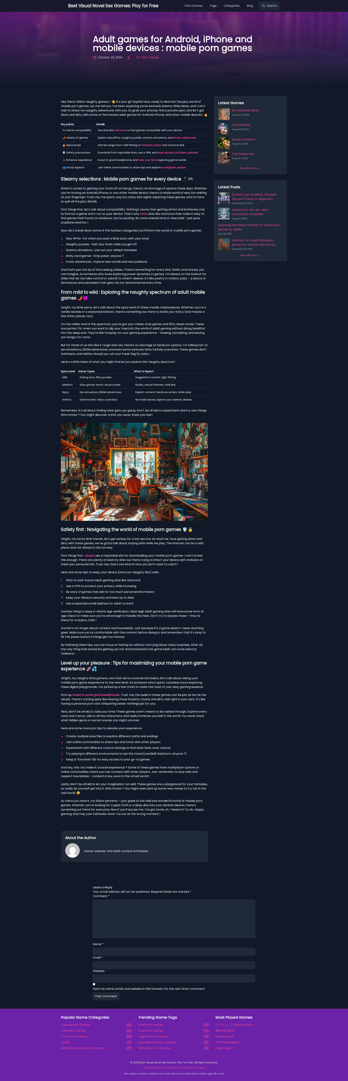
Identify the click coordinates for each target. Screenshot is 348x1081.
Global (65, 1042)
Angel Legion (224, 1048)
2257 (146, 1067)
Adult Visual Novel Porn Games (82, 1048)
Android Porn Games (75, 1025)
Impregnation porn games (157, 1042)
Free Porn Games (73, 1031)
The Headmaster (228, 1042)
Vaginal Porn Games (152, 1036)
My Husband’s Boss (245, 110)
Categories (232, 6)
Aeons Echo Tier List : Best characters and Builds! (250, 212)
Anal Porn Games (150, 1025)
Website (99, 971)
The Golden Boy (243, 154)
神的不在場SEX (225, 1031)
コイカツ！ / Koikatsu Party (234, 1025)
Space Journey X (244, 139)
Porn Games (193, 6)
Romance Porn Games (154, 1048)
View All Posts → (250, 255)
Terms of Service (181, 1067)
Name (98, 944)
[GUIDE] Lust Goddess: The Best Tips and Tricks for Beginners (254, 196)
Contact (199, 1067)
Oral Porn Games (150, 1031)
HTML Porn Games (74, 1036)
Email (98, 957)
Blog (250, 6)
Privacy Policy (159, 1067)
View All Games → (250, 168)
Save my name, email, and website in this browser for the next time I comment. (149, 989)
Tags (213, 6)
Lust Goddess (241, 125)
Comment (101, 896)
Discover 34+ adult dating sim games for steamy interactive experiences (253, 244)
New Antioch (224, 1036)
